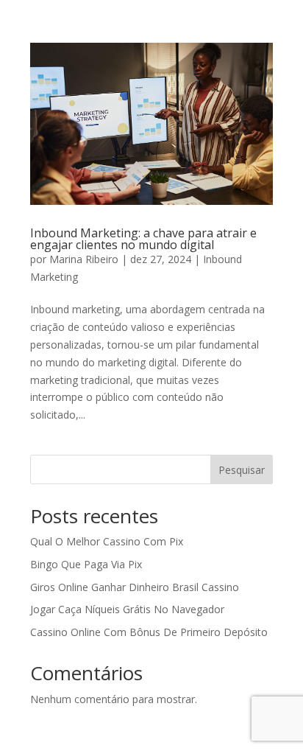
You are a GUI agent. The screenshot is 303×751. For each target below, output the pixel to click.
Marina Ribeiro (83, 259)
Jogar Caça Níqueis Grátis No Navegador (127, 609)
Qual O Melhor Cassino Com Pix (106, 541)
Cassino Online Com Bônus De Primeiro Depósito (149, 632)
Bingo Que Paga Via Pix (86, 564)
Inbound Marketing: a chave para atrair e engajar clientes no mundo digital (143, 239)
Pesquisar (241, 470)
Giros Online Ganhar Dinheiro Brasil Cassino (134, 587)
